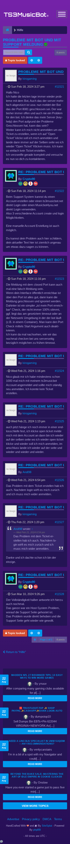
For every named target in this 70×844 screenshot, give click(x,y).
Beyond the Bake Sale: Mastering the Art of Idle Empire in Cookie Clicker (36, 775)
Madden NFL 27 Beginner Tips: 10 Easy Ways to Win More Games (37, 676)
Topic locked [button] (16, 60)
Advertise (13, 819)
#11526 (59, 480)
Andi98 (27, 472)
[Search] (28, 52)
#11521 (59, 86)
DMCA (47, 819)
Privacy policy (31, 819)
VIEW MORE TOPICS (35, 805)
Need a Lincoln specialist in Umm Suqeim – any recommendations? (37, 742)
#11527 (59, 522)
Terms (58, 819)
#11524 (59, 370)
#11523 (59, 278)
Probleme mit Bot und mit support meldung (32, 42)
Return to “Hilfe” (15, 652)
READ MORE (35, 698)
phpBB (37, 829)
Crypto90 (29, 179)
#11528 (59, 594)
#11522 (59, 191)
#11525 (59, 421)
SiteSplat (46, 825)
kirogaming (30, 78)
